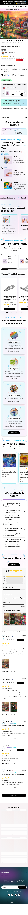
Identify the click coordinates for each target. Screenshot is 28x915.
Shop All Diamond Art (9, 42)
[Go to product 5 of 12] (12, 312)
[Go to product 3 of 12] (10, 312)
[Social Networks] (8, 895)
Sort (14, 632)
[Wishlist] (23, 6)
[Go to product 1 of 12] (7, 312)
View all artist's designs (9, 54)
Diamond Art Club (16, 902)
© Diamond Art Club (9, 302)
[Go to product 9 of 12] (17, 312)
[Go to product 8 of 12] (16, 312)
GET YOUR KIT (14, 432)
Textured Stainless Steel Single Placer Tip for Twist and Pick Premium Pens (9, 298)
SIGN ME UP (22, 887)
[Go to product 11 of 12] (20, 312)
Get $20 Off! (17, 891)
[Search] (21, 6)
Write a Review (15, 565)
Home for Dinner (19, 42)
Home (2, 42)
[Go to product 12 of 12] (21, 312)
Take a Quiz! (10, 891)
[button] (25, 24)
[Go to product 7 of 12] (15, 312)
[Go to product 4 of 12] (11, 312)
